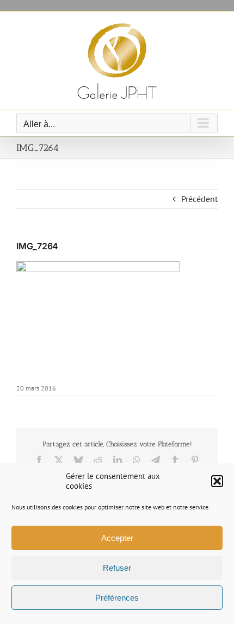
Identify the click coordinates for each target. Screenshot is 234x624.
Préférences (117, 597)
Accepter (117, 538)
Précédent (199, 198)
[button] (217, 481)
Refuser (117, 567)
